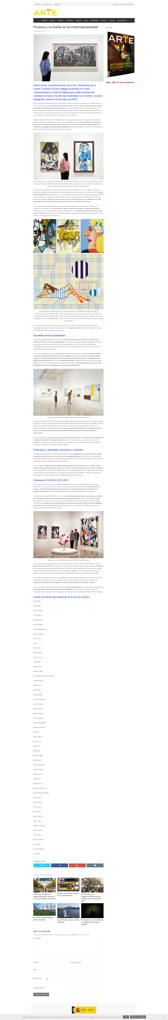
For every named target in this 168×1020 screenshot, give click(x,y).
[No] (163, 1017)
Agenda (78, 20)
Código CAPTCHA (39, 988)
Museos (52, 20)
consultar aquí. (78, 475)
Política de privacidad (138, 1017)
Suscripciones (47, 4)
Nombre (35, 962)
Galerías (60, 20)
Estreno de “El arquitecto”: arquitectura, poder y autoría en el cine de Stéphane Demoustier (44, 896)
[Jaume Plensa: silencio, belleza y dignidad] (68, 904)
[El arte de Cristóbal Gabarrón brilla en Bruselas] (44, 904)
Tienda (112, 20)
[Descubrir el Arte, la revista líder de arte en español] (45, 12)
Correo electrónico (75, 962)
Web (34, 970)
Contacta (57, 4)
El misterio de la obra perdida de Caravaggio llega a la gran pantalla (92, 922)
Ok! (126, 1017)
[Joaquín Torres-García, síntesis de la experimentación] (68, 879)
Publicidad (38, 4)
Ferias (86, 20)
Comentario (37, 938)
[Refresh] (47, 978)
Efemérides (94, 20)
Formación (69, 20)
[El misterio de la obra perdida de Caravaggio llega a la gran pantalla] (92, 904)
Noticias (44, 20)
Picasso (76, 103)
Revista (103, 20)
